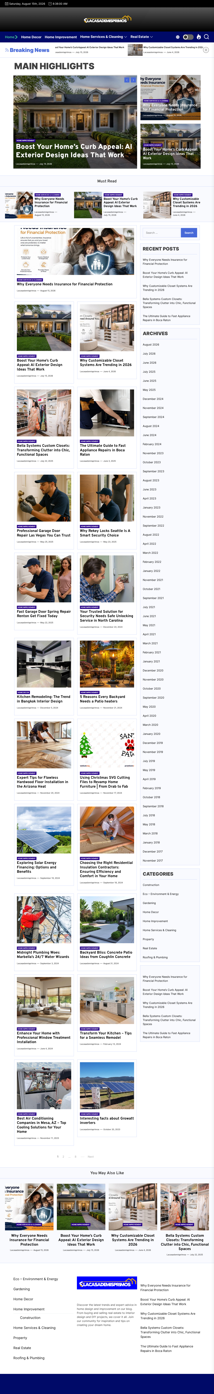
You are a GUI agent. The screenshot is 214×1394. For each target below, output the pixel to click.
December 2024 (153, 399)
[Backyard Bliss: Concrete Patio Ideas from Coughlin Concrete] (107, 919)
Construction (151, 885)
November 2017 (153, 860)
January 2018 (151, 842)
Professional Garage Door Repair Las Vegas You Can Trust (44, 533)
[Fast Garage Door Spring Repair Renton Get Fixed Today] (44, 578)
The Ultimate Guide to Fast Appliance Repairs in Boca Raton (103, 450)
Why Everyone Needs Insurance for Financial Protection (170, 107)
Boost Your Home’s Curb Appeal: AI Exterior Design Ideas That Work (74, 151)
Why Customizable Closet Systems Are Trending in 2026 (123, 47)
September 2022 (153, 525)
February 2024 (152, 444)
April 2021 (149, 634)
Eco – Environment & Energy (161, 894)
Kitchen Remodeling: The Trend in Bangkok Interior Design (43, 699)
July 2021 (149, 607)
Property (148, 939)
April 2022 (149, 543)
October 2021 (151, 589)
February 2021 (152, 652)
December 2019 (153, 743)
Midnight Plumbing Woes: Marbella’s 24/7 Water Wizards (43, 954)
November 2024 (153, 408)
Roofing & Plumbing (155, 957)
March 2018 (150, 833)
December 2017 (153, 851)
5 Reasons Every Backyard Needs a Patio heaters (102, 699)
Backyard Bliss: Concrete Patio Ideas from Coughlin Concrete (106, 954)
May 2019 (149, 770)
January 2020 (151, 733)
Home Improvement (61, 37)
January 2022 (151, 571)
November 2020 (153, 679)
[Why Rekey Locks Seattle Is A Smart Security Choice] (107, 498)
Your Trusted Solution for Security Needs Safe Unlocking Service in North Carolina (106, 616)
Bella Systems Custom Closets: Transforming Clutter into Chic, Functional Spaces (43, 450)
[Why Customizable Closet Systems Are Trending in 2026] (86, 50)
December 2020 (153, 670)
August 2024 (151, 426)
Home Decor (31, 37)
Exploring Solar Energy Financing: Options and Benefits (37, 867)
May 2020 (149, 706)
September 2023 (153, 471)
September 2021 (153, 598)
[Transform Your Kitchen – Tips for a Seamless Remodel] (107, 1000)
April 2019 (149, 779)
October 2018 (151, 797)
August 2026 (151, 344)
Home (10, 37)
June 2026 (149, 362)
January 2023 (151, 507)
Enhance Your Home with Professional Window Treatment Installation (44, 1038)
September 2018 (153, 806)
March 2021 (150, 643)
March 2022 (150, 552)
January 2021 (151, 661)
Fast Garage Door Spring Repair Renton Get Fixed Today (44, 614)
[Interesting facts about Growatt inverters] (107, 1085)
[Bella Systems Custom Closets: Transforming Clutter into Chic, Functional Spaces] (165, 50)
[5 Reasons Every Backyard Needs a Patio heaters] (107, 664)
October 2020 (152, 688)
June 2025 (149, 380)
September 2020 (153, 697)
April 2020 (149, 715)
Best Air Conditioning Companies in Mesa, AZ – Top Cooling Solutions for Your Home (41, 1125)
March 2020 (150, 724)
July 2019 (149, 761)
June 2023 (149, 489)
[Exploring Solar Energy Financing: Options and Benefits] (44, 830)
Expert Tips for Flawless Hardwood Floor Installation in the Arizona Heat (42, 782)
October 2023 (152, 462)
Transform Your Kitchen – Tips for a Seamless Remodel (106, 1035)
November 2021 (153, 580)
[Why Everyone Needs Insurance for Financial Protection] (19, 205)
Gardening (149, 903)
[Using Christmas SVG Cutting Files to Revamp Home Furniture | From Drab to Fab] (107, 744)
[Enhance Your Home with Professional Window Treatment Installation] (44, 1000)
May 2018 (149, 824)
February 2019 (152, 788)
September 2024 (153, 417)
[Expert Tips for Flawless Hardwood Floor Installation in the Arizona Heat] (44, 744)
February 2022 (152, 561)
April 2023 (149, 498)
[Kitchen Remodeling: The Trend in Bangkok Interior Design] (44, 664)
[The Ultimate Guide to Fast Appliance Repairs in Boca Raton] (107, 412)
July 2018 (149, 815)
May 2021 (149, 625)
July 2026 (149, 353)
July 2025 (149, 371)
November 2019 (153, 752)
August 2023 (151, 480)
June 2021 (149, 616)
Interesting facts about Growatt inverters (107, 1120)
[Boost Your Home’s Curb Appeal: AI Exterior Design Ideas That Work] (75, 122)
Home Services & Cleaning (101, 37)
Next (91, 1156)
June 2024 (149, 435)
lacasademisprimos (103, 52)
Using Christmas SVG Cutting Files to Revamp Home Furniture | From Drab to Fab (105, 782)
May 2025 (149, 389)
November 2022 (153, 516)
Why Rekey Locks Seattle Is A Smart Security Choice (105, 533)
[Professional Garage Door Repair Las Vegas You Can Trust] (44, 498)
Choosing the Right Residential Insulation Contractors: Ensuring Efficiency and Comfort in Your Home (106, 869)
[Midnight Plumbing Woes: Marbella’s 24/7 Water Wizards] (44, 919)
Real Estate (140, 37)
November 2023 (153, 453)
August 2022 (151, 534)
